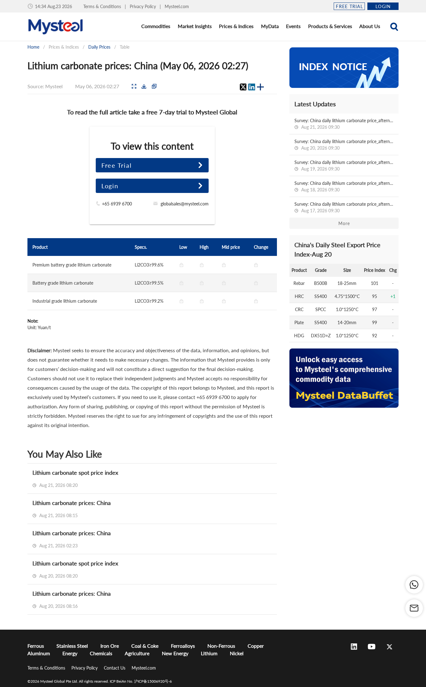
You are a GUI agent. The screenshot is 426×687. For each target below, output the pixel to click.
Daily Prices (99, 47)
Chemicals (101, 653)
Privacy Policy (143, 6)
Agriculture (137, 653)
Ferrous (35, 646)
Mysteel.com (177, 6)
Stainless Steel (72, 646)
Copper (256, 646)
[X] (243, 87)
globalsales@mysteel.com (185, 203)
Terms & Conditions (102, 6)
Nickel (237, 653)
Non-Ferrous (221, 646)
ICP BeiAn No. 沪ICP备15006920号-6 (141, 681)
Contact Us (115, 667)
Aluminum (38, 653)
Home (33, 47)
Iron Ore (109, 646)
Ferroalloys (183, 646)
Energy (69, 653)
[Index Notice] (344, 67)
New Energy (175, 653)
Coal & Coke (144, 646)
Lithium (209, 653)
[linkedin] (251, 87)
